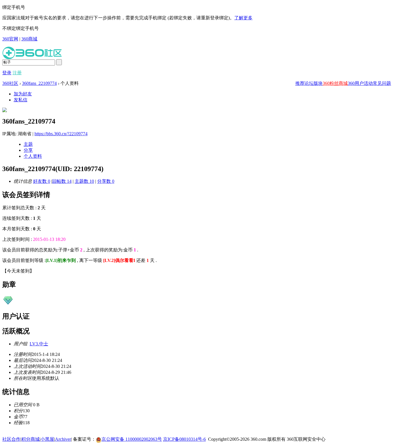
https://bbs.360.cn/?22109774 (61, 133)
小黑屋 (47, 439)
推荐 (299, 83)
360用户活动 (360, 83)
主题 (28, 144)
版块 (318, 83)
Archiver (63, 439)
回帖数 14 (62, 181)
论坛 (309, 83)
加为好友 (23, 93)
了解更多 (243, 17)
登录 (6, 72)
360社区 (10, 83)
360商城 (29, 38)
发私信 (20, 99)
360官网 (10, 38)
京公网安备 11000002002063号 (131, 439)
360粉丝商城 (335, 83)
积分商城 (30, 439)
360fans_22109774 (39, 83)
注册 (17, 72)
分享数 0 (105, 181)
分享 (28, 150)
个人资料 (33, 156)
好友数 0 (41, 181)
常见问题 (382, 83)
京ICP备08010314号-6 (184, 439)
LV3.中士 (39, 343)
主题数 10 (84, 181)
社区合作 (11, 439)
